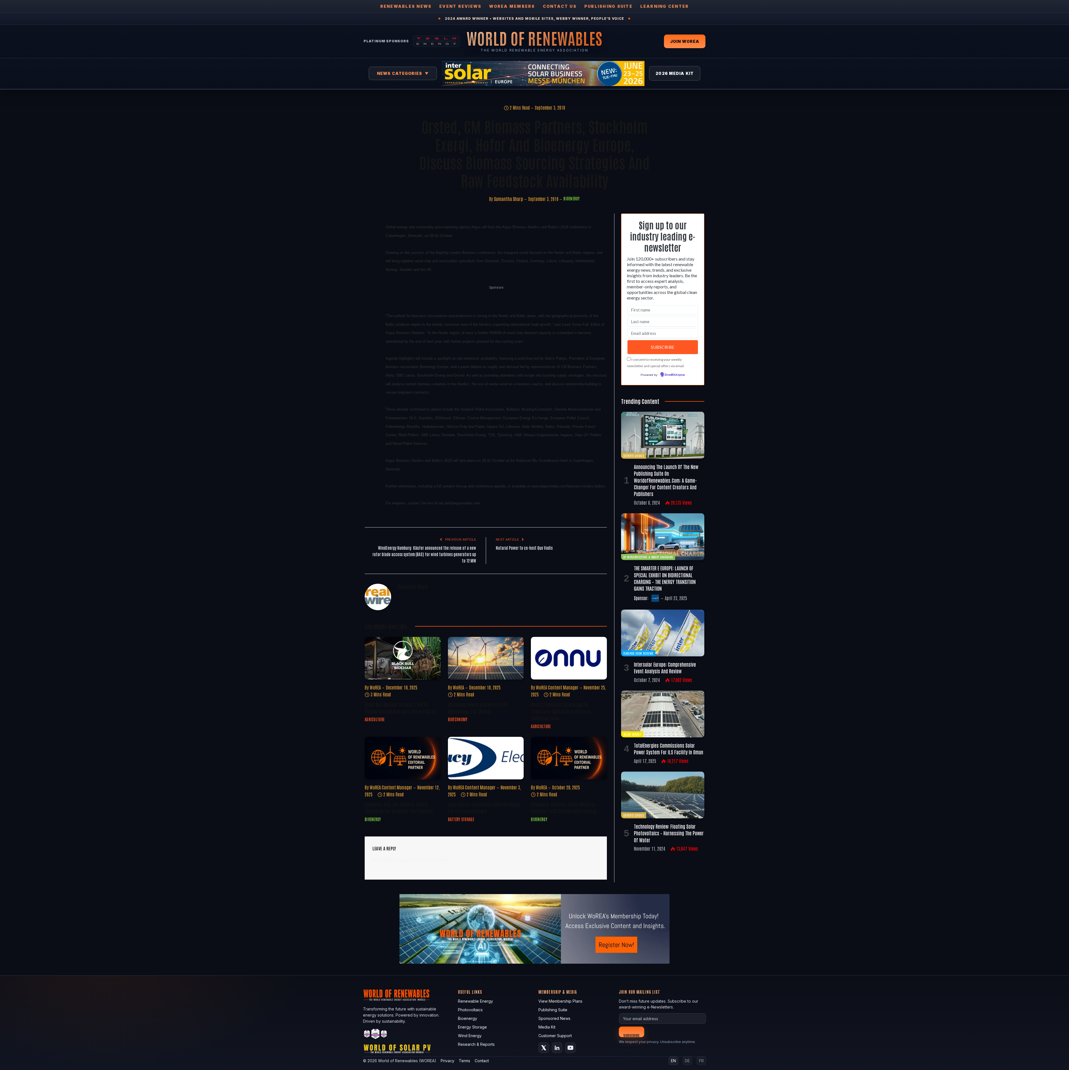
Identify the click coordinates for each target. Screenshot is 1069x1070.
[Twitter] (370, 253)
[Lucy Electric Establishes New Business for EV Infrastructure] (486, 758)
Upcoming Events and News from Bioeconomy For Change (478, 707)
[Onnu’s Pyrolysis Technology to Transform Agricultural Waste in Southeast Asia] (569, 658)
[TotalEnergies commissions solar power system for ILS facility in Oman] (662, 714)
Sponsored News (554, 1018)
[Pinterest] (370, 278)
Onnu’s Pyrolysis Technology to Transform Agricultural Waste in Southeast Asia (560, 711)
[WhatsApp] (370, 304)
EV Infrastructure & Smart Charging (648, 557)
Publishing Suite (608, 6)
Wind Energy (470, 1035)
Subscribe (631, 1035)
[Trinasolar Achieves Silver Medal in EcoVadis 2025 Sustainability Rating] (569, 758)
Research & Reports (476, 1044)
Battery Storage (461, 819)
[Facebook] (370, 240)
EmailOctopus (675, 375)
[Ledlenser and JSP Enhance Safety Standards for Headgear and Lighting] (403, 758)
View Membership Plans (560, 1001)
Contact (482, 1060)
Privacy (447, 1060)
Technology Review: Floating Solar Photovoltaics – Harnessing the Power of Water (669, 833)
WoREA (375, 687)
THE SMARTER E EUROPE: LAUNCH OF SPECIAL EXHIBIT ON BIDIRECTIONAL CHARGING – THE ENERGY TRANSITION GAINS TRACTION (665, 578)
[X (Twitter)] (543, 1047)
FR (701, 1060)
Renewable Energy (475, 1001)
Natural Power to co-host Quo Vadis (524, 547)
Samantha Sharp (508, 199)
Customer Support (555, 1035)
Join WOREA (684, 41)
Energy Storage (472, 1027)
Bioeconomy (458, 719)
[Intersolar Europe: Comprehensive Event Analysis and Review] (662, 633)
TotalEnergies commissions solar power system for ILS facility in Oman (668, 748)
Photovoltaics (470, 1009)
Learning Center (664, 6)
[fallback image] (534, 929)
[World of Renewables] (375, 1035)
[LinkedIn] (370, 266)
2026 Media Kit (675, 73)
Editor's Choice (633, 455)
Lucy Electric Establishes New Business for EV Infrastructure (484, 807)
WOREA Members (512, 6)
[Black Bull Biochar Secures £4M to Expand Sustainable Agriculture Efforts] (403, 658)
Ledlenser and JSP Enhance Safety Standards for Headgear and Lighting (399, 807)
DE (687, 1060)
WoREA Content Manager (557, 687)
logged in (405, 860)
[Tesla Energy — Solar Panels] (436, 41)
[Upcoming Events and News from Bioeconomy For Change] (486, 658)
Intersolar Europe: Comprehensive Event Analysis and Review (665, 667)
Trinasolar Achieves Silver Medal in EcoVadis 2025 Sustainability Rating (563, 807)
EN (673, 1060)
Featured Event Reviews (638, 653)
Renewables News (406, 6)
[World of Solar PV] (397, 1050)
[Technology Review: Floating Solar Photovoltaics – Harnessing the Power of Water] (662, 795)
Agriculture (374, 719)
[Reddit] (370, 317)
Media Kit (546, 1027)
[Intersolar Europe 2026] (543, 73)
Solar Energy (632, 734)
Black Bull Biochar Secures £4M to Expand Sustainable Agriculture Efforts (400, 707)
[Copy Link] (370, 330)
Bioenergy (571, 198)
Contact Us (560, 6)
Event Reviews (460, 6)
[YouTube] (570, 1047)
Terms (464, 1060)
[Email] (370, 291)
